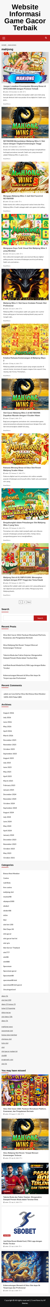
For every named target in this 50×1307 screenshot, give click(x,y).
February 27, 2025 (16, 473)
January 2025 (8, 790)
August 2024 (8, 812)
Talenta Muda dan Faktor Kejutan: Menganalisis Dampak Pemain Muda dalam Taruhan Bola (22, 656)
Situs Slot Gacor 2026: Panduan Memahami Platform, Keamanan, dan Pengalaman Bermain (24, 636)
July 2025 (7, 763)
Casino (6, 878)
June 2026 (7, 722)
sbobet (6, 906)
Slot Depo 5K (8, 929)
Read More (6, 104)
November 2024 (9, 799)
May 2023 (7, 853)
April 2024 (7, 830)
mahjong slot (8, 462)
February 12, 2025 (16, 583)
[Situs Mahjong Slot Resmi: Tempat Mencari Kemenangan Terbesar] (25, 1134)
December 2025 (9, 740)
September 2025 (10, 754)
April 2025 (7, 776)
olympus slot (7, 1039)
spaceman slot (7, 1030)
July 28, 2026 (15, 1158)
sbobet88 (7, 911)
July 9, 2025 (14, 201)
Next (29, 602)
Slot (5, 80)
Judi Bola (6, 883)
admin (6, 92)
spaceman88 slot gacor (12, 985)
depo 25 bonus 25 (9, 1004)
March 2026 (8, 735)
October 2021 (9, 858)
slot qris (6, 943)
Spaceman (7, 966)
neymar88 (7, 897)
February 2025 (9, 785)
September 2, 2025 (16, 146)
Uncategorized (9, 989)
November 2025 (9, 745)
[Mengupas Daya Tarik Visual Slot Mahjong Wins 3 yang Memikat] (25, 229)
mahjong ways (7, 1026)
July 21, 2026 (15, 1202)
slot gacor (7, 934)
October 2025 (9, 749)
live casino (7, 887)
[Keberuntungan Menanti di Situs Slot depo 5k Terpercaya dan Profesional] (25, 1266)
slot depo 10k (7, 1016)
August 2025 (8, 758)
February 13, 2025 (16, 528)
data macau (6, 1012)
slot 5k (4, 1064)
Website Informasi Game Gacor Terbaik (25, 17)
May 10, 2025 (15, 363)
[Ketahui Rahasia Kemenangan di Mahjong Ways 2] (25, 339)
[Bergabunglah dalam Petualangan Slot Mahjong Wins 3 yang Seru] (25, 504)
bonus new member (9, 1035)
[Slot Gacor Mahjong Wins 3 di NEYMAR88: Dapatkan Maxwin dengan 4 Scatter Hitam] (25, 394)
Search (5, 609)
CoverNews (36, 1300)
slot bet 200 (8, 924)
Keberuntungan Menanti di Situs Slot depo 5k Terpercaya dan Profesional (21, 676)
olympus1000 (8, 901)
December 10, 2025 (16, 92)
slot (3, 1047)
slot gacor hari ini (10, 938)
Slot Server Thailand (11, 948)
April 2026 (7, 731)
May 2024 (7, 826)
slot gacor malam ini (9, 1051)
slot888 (6, 962)
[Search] (46, 38)
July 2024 (7, 817)
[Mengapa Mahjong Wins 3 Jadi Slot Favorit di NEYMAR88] (25, 177)
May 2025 (7, 772)
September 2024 (10, 808)
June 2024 (7, 821)
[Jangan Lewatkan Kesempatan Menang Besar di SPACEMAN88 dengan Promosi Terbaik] (25, 67)
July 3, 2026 (14, 1290)
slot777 (6, 952)
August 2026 (8, 713)
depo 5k (5, 996)
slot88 (5, 957)
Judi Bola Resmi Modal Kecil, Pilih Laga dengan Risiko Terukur (24, 666)
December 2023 (9, 840)
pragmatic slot (7, 1059)
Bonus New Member (11, 873)
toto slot (5, 1043)
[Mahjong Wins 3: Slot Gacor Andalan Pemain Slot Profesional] (25, 284)
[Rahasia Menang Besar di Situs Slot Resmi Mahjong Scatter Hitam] (25, 449)
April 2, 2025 (14, 418)
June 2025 (7, 767)
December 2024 (9, 794)
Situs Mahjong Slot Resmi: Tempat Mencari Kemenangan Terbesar (20, 646)
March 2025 (8, 781)
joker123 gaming (8, 1008)
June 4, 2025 (14, 308)
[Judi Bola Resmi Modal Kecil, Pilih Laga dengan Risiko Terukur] (25, 1222)
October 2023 (9, 849)
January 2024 (8, 835)
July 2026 (7, 717)
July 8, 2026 (14, 1246)
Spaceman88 (8, 976)
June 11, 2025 (15, 254)
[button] (4, 38)
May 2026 (7, 726)
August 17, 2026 (15, 1114)
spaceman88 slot (10, 980)
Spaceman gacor (10, 971)
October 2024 (9, 803)
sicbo (5, 915)
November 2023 (9, 844)
